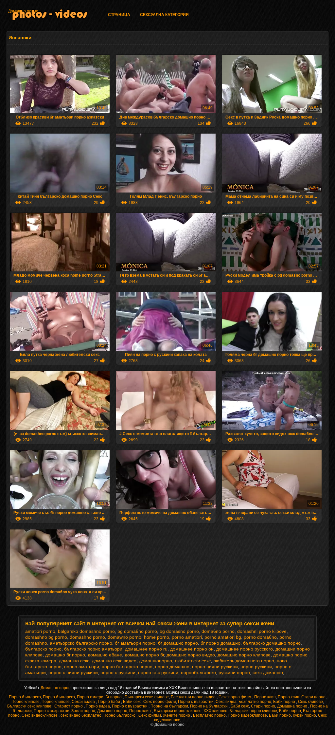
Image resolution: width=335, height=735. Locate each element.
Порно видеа (98, 706)
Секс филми (149, 715)
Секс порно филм (235, 697)
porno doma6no (260, 637)
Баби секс (132, 701)
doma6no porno (218, 631)
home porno (156, 637)
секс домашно (268, 672)
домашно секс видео (114, 660)
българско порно (43, 649)
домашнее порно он (192, 649)
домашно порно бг (144, 654)
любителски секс (193, 660)
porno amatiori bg (222, 637)
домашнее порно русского (244, 649)
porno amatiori (187, 637)
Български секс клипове (147, 697)
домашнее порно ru (146, 649)
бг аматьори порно (135, 643)
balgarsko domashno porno (86, 631)
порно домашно (172, 666)
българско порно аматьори (93, 649)
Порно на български (169, 706)
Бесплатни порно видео (194, 697)
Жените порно (177, 715)
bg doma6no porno (137, 631)
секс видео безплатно (81, 715)
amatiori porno (40, 631)
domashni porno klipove (262, 631)
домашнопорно (155, 660)
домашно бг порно (65, 654)
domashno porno (87, 637)
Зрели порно (83, 710)
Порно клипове (25, 701)
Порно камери (90, 697)
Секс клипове (310, 701)
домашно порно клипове (244, 654)
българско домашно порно (272, 643)
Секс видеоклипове (40, 715)
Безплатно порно (254, 701)
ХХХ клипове (215, 710)
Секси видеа (84, 701)
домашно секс (74, 660)
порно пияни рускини (215, 666)
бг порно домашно (220, 643)
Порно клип (265, 697)
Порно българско (25, 697)
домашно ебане (105, 654)
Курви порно (304, 715)
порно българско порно (127, 666)
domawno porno (124, 637)
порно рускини (256, 666)
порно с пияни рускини (73, 672)
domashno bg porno (46, 637)
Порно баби (109, 701)
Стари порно (313, 697)
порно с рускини (117, 672)
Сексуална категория (164, 14)
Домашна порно (292, 706)
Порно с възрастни (196, 701)
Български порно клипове (178, 710)
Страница (119, 14)
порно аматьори (81, 666)
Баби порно (284, 701)
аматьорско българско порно (81, 643)
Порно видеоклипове (247, 715)
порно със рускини (158, 672)
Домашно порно (23, 11)
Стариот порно (69, 706)
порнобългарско (198, 672)
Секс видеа (226, 701)
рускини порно (234, 672)
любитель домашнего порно (243, 660)
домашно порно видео (191, 654)
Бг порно (114, 697)
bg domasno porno (179, 631)
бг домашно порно (178, 643)
